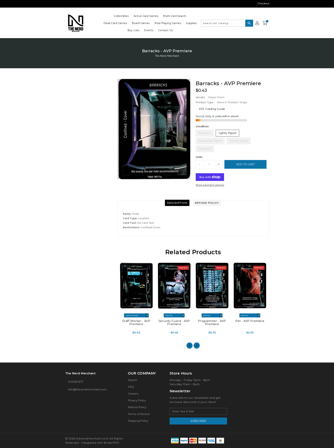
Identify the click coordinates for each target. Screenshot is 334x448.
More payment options (210, 185)
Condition (202, 126)
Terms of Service (139, 414)
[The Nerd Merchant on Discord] (80, 3)
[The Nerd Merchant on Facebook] (60, 3)
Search (132, 380)
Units (199, 157)
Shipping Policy (138, 420)
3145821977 (75, 381)
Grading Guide (215, 109)
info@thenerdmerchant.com (87, 389)
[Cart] (265, 23)
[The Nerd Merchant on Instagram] (67, 3)
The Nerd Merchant (167, 55)
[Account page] (257, 23)
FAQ (131, 386)
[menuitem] (121, 16)
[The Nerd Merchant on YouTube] (73, 3)
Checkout (263, 3)
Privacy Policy (137, 400)
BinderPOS (111, 442)
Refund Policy (137, 407)
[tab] (177, 203)
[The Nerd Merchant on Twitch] (86, 3)
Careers (133, 393)
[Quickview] (120, 333)
